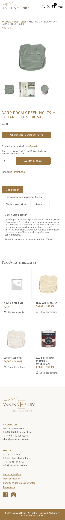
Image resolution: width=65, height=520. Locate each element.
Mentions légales (12, 478)
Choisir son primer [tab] (16, 204)
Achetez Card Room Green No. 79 (26, 135)
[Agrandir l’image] (32, 57)
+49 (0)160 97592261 (17, 435)
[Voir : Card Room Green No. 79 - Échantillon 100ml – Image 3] (45, 89)
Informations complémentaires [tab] (24, 197)
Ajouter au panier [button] (16, 312)
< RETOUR (7, 28)
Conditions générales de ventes (19, 483)
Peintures (20, 22)
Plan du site (9, 487)
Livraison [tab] (40, 204)
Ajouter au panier (33, 161)
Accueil (6, 22)
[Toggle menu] (60, 6)
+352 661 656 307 (15, 461)
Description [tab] (12, 189)
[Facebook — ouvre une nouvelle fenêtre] (5, 494)
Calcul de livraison (12, 474)
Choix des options (48, 312)
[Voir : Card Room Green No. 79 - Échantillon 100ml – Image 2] (27, 89)
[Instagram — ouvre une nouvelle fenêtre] (13, 494)
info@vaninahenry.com (15, 465)
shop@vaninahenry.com (15, 439)
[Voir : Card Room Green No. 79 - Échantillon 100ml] (9, 89)
